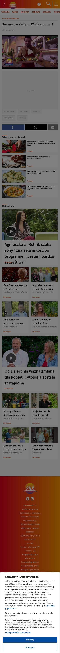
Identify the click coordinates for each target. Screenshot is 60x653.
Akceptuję (30, 640)
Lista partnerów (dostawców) (18, 632)
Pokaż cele (30, 648)
